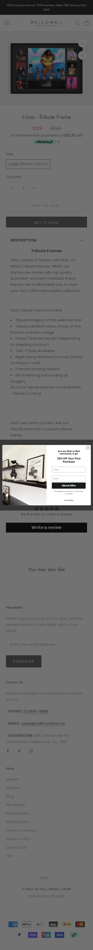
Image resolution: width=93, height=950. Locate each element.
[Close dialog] (88, 448)
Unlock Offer (69, 485)
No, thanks (68, 500)
